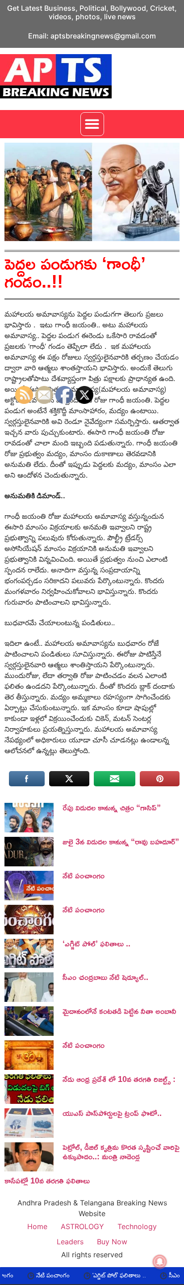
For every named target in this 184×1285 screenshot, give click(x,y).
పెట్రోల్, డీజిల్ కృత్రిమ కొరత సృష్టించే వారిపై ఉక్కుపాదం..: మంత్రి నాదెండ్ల (121, 1151)
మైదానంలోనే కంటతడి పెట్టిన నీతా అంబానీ (119, 1010)
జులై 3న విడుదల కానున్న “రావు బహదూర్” (121, 841)
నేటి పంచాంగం (30, 1275)
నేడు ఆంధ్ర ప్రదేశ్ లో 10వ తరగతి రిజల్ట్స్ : (119, 1078)
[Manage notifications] (160, 1262)
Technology (137, 1226)
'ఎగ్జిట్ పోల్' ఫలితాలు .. (97, 1275)
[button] (92, 124)
